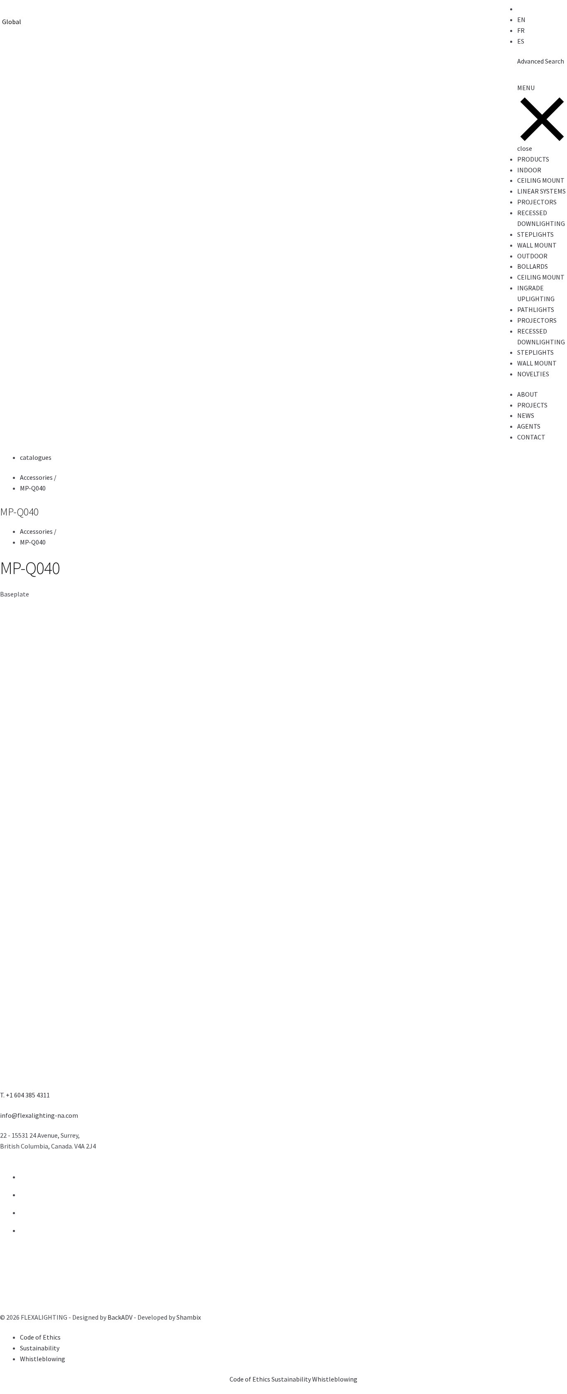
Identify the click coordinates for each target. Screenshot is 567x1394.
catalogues (35, 457)
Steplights (535, 234)
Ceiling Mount (541, 180)
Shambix (188, 1317)
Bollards (532, 266)
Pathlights (535, 309)
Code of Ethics (40, 1337)
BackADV (120, 1317)
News (525, 415)
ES (520, 41)
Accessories (39, 477)
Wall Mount (537, 245)
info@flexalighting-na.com (39, 1115)
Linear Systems (541, 191)
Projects (532, 405)
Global (11, 21)
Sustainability (39, 1348)
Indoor (529, 170)
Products (533, 159)
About (527, 394)
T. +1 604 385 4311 (25, 1095)
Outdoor (532, 256)
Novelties (533, 374)
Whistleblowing (42, 1359)
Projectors (537, 202)
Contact (531, 437)
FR (521, 30)
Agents (528, 426)
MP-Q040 (33, 488)
